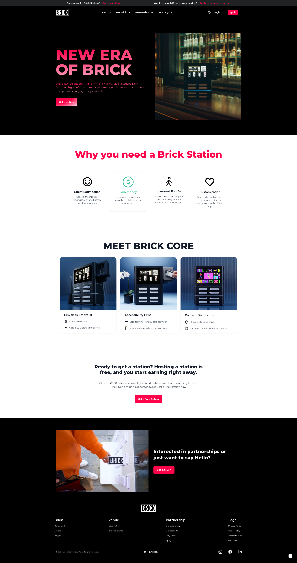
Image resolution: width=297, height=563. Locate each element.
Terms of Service (235, 536)
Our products (172, 531)
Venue (113, 520)
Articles (57, 531)
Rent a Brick (59, 526)
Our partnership (173, 526)
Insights (57, 536)
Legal (232, 520)
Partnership (175, 520)
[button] (290, 556)
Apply (168, 540)
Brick (58, 520)
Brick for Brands (115, 531)
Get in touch (164, 469)
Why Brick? (171, 536)
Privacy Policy (234, 526)
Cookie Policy (234, 531)
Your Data (232, 540)
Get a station (114, 526)
